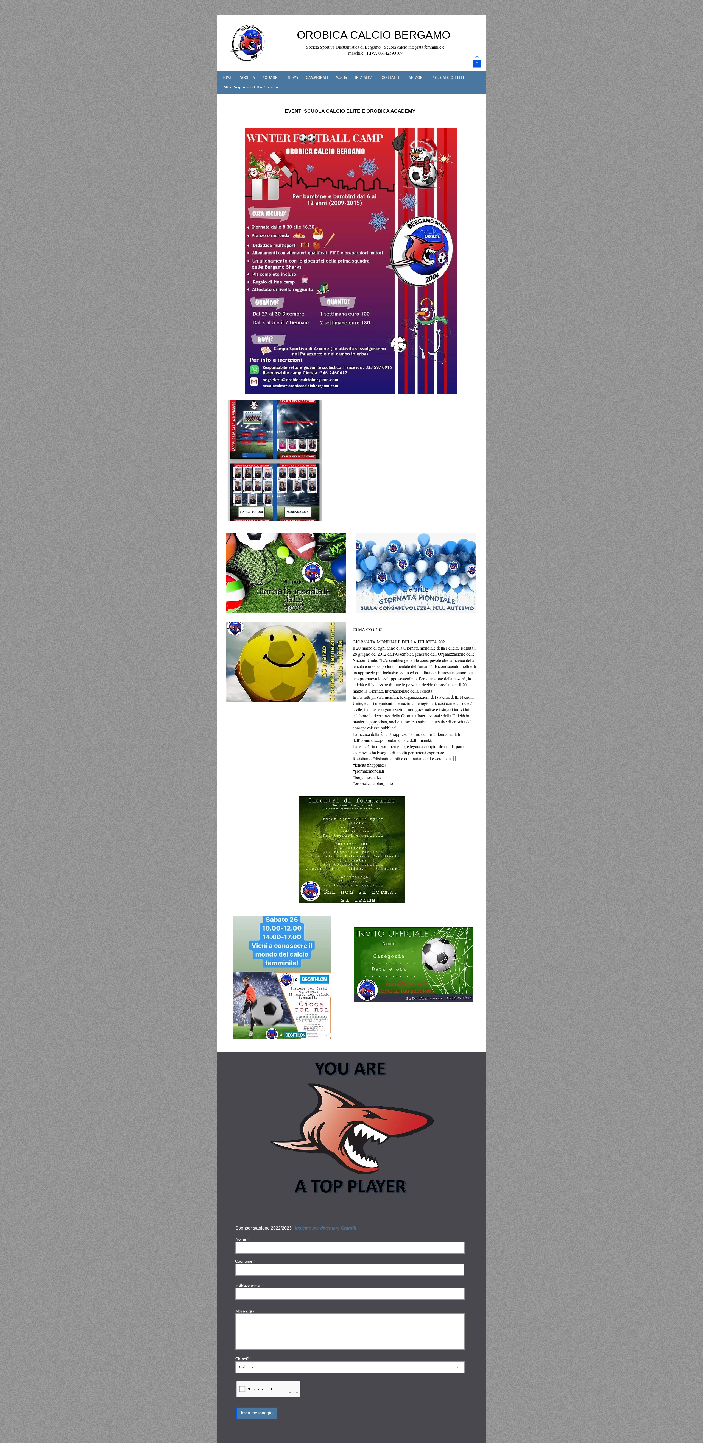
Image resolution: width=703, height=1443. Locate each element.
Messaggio (244, 1311)
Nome (240, 1239)
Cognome (243, 1261)
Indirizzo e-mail (248, 1285)
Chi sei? (242, 1359)
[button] (477, 62)
